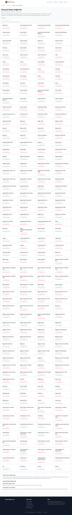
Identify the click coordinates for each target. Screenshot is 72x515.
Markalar (9, 5)
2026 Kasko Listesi (30, 506)
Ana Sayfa (3, 5)
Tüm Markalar (49, 2)
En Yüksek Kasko (29, 504)
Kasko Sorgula (29, 507)
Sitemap (45, 512)
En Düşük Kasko (29, 503)
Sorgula (65, 2)
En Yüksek (61, 2)
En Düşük (55, 2)
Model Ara (3, 17)
